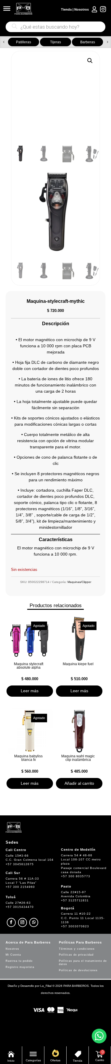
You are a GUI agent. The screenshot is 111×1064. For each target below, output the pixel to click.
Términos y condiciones (77, 948)
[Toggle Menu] (6, 8)
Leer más (29, 690)
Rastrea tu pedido (19, 960)
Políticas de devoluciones (78, 970)
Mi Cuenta (13, 954)
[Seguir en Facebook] (11, 922)
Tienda (66, 9)
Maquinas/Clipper (79, 582)
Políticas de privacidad (76, 954)
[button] (3, 42)
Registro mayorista (20, 967)
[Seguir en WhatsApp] (33, 922)
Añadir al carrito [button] (79, 783)
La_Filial (46, 985)
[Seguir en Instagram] (22, 922)
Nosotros (81, 9)
